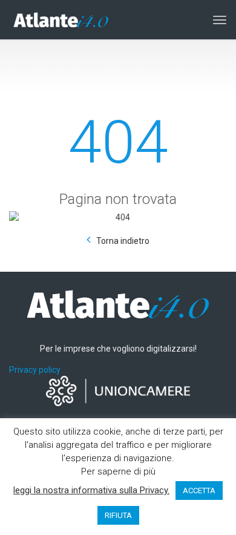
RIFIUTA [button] (118, 515)
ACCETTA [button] (199, 490)
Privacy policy (35, 370)
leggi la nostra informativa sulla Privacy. (91, 490)
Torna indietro (122, 241)
